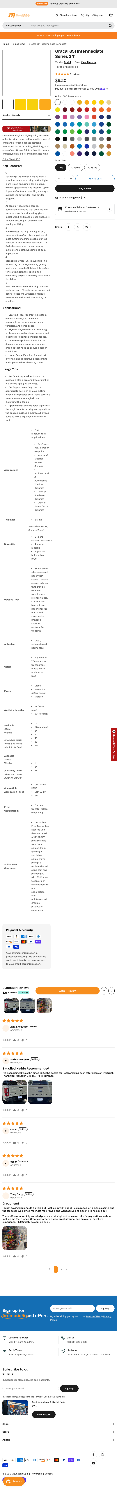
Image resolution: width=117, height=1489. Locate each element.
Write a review (67, 990)
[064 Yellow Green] (79, 131)
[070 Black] (57, 139)
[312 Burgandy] (64, 153)
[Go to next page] (67, 1269)
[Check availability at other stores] (109, 209)
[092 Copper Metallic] (108, 146)
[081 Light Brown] (57, 146)
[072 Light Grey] (79, 139)
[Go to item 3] (44, 1005)
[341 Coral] (72, 153)
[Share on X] (77, 227)
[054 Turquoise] (79, 124)
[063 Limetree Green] (72, 131)
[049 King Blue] (101, 117)
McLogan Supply (21, 1473)
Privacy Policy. (57, 1396)
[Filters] (104, 990)
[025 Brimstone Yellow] (57, 109)
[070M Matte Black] (64, 139)
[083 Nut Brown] (72, 146)
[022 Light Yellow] (101, 102)
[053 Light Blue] (72, 124)
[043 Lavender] (79, 117)
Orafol (67, 62)
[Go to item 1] (11, 1005)
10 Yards (75, 167)
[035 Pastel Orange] (101, 109)
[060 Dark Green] (108, 124)
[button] (62, 74)
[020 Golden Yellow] (86, 102)
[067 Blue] (101, 131)
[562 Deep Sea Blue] (94, 153)
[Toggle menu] (4, 15)
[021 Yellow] (94, 102)
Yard (60, 167)
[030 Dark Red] (72, 109)
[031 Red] (79, 109)
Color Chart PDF (11, 159)
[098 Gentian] (57, 153)
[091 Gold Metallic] (101, 146)
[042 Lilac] (72, 117)
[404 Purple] (79, 153)
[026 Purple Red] (64, 109)
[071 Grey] (72, 139)
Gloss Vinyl (19, 44)
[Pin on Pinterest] (86, 227)
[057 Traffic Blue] (101, 124)
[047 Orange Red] (94, 117)
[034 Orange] (94, 109)
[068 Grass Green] (108, 131)
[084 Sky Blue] (79, 146)
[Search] (110, 25)
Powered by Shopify (42, 1473)
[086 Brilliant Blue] (86, 146)
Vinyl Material (88, 62)
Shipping (59, 85)
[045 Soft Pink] (86, 117)
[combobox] (58, 25)
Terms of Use (93, 1316)
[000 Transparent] (57, 102)
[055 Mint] (86, 124)
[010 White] (64, 102)
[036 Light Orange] (108, 109)
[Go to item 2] (27, 1005)
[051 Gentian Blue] (57, 124)
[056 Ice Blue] (94, 124)
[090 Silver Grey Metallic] (94, 146)
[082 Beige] (64, 146)
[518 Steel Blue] (86, 153)
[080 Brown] (108, 139)
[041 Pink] (64, 117)
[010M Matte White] (72, 102)
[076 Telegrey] (101, 139)
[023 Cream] (108, 102)
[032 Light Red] (86, 109)
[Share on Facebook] (68, 227)
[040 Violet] (57, 117)
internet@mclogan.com (21, 1354)
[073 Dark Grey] (86, 139)
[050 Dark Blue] (108, 117)
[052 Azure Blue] (64, 124)
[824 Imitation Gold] (108, 153)
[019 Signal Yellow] (79, 102)
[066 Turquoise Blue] (94, 131)
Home (5, 44)
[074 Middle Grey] (94, 139)
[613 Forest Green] (101, 153)
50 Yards (92, 167)
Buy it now (85, 188)
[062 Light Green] (64, 131)
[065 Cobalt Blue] (86, 131)
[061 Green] (57, 131)
